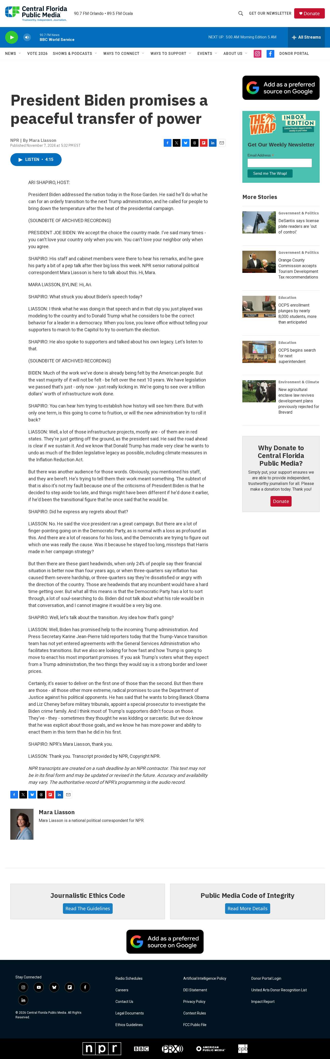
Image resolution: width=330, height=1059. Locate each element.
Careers (122, 990)
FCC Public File (195, 1025)
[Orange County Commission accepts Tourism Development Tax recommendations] (259, 262)
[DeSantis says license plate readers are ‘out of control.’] (259, 222)
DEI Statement (195, 990)
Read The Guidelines (87, 908)
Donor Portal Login (266, 978)
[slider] (35, 37)
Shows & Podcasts (72, 53)
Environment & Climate (298, 382)
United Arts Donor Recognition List (279, 990)
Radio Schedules (129, 978)
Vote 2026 (37, 53)
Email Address (261, 155)
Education (287, 297)
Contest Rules (194, 1013)
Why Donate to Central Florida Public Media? (281, 455)
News (10, 53)
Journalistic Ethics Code (87, 895)
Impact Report (263, 1002)
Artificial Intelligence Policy (204, 978)
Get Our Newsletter (270, 13)
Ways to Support (168, 53)
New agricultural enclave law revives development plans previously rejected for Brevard (298, 401)
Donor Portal (294, 53)
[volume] (27, 37)
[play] (11, 37)
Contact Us (124, 1002)
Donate (312, 13)
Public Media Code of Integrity (247, 895)
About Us (233, 53)
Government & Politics (298, 213)
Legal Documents (130, 1013)
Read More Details (248, 908)
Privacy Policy (194, 1002)
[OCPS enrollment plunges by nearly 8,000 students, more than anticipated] (259, 307)
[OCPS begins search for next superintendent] (259, 352)
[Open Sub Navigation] (20, 53)
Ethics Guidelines (129, 1025)
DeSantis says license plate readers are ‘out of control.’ (298, 226)
